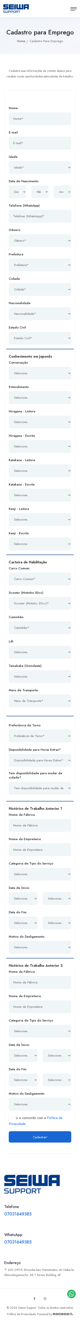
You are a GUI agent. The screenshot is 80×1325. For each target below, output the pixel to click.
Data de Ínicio (19, 888)
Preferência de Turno (25, 725)
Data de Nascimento (23, 181)
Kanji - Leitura (19, 509)
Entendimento (19, 387)
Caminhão (16, 617)
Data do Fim (17, 912)
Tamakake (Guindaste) (25, 666)
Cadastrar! (40, 1137)
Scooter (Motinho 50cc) (26, 593)
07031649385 (18, 1214)
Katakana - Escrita (22, 484)
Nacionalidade (20, 303)
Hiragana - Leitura (22, 411)
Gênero (14, 230)
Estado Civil (17, 327)
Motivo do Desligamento (26, 936)
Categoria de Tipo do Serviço (31, 863)
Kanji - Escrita (19, 533)
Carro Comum (19, 568)
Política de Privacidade (21, 1314)
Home (21, 41)
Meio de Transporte (23, 690)
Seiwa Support (27, 1308)
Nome (13, 108)
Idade (13, 157)
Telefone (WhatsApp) (24, 205)
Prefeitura (16, 254)
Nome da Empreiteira (25, 839)
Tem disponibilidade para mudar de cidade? (35, 775)
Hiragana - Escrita (22, 436)
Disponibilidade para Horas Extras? (35, 750)
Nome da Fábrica (22, 815)
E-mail (13, 132)
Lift (11, 641)
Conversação (18, 362)
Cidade (14, 279)
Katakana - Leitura (22, 460)
